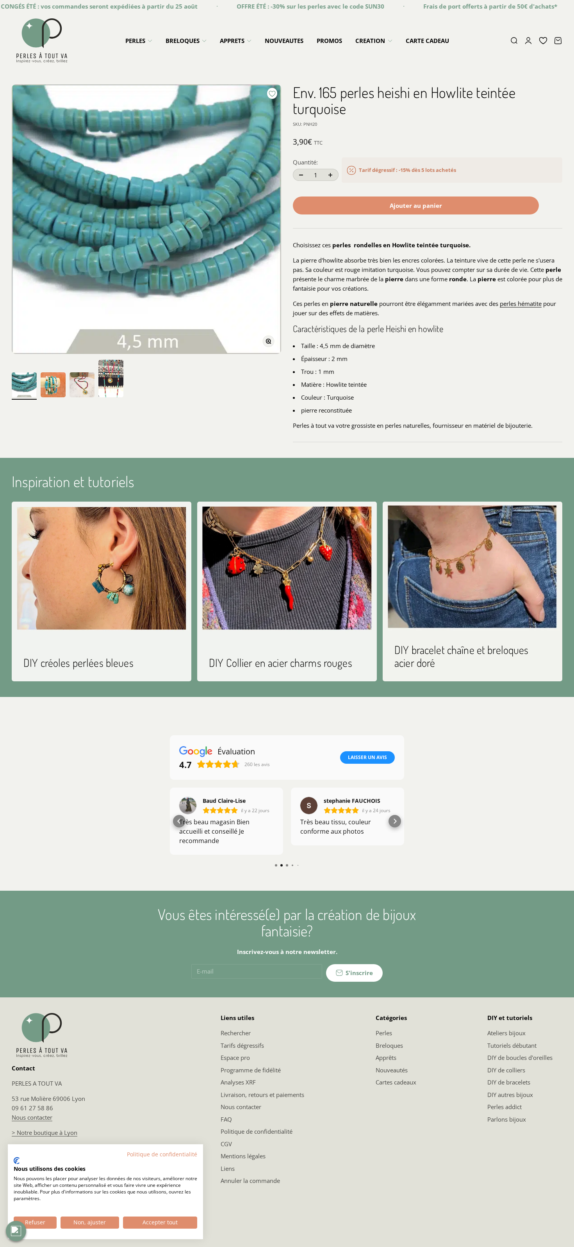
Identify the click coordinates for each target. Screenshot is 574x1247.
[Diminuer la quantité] (301, 174)
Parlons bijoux (506, 1119)
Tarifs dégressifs (242, 1045)
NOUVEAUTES (284, 41)
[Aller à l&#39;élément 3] (82, 386)
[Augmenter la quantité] (330, 174)
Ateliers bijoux (506, 1033)
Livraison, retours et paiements (262, 1095)
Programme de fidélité (251, 1070)
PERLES (135, 41)
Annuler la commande (250, 1180)
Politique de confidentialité (256, 1131)
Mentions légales (243, 1156)
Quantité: (305, 162)
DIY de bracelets (508, 1082)
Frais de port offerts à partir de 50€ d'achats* (468, 6)
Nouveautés (392, 1070)
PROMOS (329, 41)
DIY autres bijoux (510, 1095)
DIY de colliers (506, 1070)
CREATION (370, 41)
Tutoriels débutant (512, 1045)
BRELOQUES (183, 41)
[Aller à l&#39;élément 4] (110, 380)
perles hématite (521, 303)
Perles (384, 1033)
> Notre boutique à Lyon (44, 1132)
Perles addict (504, 1107)
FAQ (226, 1119)
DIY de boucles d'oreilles (520, 1057)
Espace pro (235, 1057)
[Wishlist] (543, 40)
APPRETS (232, 41)
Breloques (389, 1045)
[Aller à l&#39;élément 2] (53, 386)
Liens (228, 1168)
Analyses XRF (238, 1082)
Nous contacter (32, 1117)
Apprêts (386, 1057)
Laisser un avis (367, 757)
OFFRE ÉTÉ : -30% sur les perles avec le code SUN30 (288, 6)
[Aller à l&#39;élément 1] (24, 386)
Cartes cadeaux (396, 1082)
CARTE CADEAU (427, 41)
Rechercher (236, 1033)
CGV (226, 1144)
